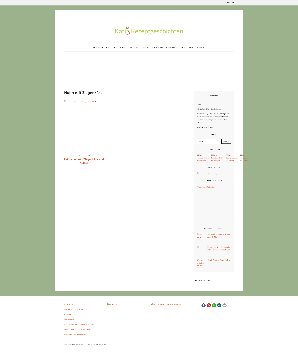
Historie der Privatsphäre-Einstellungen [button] (81, 330)
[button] (203, 305)
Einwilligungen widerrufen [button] (75, 335)
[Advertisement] (149, 73)
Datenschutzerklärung (74, 309)
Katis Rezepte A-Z (101, 47)
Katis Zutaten (119, 47)
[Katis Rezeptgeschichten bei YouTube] (246, 158)
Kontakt (67, 314)
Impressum (68, 304)
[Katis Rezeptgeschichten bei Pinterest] (232, 158)
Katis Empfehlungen (139, 47)
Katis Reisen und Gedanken (164, 47)
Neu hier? (201, 47)
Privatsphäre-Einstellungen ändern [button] (79, 325)
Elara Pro (67, 344)
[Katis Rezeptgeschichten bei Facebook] (203, 158)
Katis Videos (187, 47)
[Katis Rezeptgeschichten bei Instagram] (217, 158)
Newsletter (69, 319)
